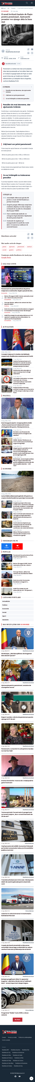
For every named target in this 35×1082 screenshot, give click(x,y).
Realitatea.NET (5, 1050)
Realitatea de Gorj (18, 1066)
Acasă (4, 8)
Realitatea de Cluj (6, 1052)
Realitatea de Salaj (6, 1060)
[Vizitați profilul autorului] (3, 51)
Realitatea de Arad (13, 52)
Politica (6, 306)
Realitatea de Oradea (7, 1066)
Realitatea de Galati (17, 1055)
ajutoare (12, 247)
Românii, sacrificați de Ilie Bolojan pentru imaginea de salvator (22, 433)
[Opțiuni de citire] (31, 1078)
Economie (13, 8)
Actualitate (7, 299)
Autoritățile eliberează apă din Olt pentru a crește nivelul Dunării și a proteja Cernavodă (18, 200)
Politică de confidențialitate (25, 1037)
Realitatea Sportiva (15, 1050)
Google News (6, 257)
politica (18, 250)
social (4, 250)
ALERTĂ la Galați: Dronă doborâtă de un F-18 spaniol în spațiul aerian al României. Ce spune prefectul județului (18, 317)
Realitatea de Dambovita (18, 1052)
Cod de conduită (6, 1040)
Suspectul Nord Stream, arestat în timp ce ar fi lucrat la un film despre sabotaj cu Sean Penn (23, 390)
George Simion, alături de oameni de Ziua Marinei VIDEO (23, 572)
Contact (4, 1037)
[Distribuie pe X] (32, 52)
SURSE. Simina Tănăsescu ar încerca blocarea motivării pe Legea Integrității (23, 441)
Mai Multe (17, 1019)
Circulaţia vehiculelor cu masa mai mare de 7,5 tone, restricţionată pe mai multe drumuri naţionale (23, 381)
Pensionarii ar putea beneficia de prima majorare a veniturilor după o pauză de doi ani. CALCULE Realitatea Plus (16, 291)
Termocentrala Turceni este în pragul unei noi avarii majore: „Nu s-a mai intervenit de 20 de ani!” (17, 814)
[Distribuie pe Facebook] (32, 49)
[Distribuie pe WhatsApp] (28, 52)
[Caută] (27, 3)
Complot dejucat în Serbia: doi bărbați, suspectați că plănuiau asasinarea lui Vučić (17, 355)
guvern (11, 250)
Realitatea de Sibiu (6, 1055)
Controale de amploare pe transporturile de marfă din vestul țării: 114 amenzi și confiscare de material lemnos (18, 224)
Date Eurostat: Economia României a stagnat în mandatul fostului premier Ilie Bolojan (19, 310)
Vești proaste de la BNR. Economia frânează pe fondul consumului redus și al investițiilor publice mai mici (17, 848)
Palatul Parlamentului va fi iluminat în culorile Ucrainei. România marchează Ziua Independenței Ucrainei (22, 363)
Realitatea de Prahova (7, 1058)
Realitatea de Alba (19, 1058)
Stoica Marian (29, 911)
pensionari (21, 247)
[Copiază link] (28, 49)
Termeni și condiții (12, 1037)
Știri (8, 8)
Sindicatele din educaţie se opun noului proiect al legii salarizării (22, 372)
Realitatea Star (25, 1050)
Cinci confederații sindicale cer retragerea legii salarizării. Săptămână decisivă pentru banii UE (19, 216)
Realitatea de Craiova (18, 1060)
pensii (4, 247)
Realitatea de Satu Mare (7, 1063)
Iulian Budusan (29, 843)
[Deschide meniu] (32, 3)
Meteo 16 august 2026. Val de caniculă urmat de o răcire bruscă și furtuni (18, 297)
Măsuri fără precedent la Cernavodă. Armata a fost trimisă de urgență (21, 533)
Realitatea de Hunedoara (21, 1063)
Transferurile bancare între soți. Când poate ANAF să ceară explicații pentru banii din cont (17, 882)
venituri (29, 247)
